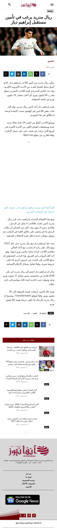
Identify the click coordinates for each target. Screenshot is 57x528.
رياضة (50, 11)
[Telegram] (12, 74)
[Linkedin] (24, 74)
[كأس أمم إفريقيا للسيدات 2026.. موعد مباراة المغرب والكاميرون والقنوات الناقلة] (46, 408)
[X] (36, 74)
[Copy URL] (6, 74)
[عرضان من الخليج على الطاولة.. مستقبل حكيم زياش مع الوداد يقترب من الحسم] (46, 351)
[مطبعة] (18, 74)
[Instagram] (29, 515)
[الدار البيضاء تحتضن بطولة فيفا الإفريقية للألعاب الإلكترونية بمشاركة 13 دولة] (46, 394)
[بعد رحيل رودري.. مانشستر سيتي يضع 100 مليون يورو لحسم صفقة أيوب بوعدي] (46, 365)
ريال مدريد (26, 313)
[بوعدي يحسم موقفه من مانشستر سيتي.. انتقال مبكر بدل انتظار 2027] (46, 422)
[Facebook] (42, 74)
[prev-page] (30, 432)
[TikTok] (24, 515)
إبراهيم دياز (43, 313)
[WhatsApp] (30, 74)
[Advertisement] (28, 172)
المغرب (34, 313)
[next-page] (26, 432)
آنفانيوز (51, 61)
